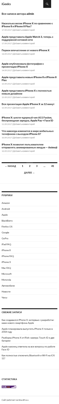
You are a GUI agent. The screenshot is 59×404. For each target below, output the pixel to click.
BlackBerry (7, 220)
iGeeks (6, 4)
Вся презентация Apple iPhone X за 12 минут (28, 104)
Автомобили (8, 285)
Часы (4, 297)
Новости (6, 291)
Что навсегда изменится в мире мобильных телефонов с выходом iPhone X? (28, 132)
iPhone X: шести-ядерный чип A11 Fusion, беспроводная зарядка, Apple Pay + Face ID (27, 119)
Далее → (29, 172)
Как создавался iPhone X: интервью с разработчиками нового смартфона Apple (28, 321)
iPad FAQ (6, 244)
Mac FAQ (6, 267)
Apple (5, 214)
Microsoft (7, 273)
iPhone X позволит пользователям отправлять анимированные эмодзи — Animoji (29, 146)
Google (5, 232)
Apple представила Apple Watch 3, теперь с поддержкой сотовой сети (27, 38)
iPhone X (6, 262)
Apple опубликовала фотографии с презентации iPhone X (23, 65)
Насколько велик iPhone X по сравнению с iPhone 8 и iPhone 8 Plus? (27, 25)
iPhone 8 (6, 250)
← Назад (10, 166)
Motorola (6, 279)
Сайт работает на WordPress (15, 400)
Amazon (6, 203)
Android (6, 208)
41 (52, 166)
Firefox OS (7, 226)
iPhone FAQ (8, 256)
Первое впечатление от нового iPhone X (25, 50)
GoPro (5, 238)
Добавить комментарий (24, 30)
